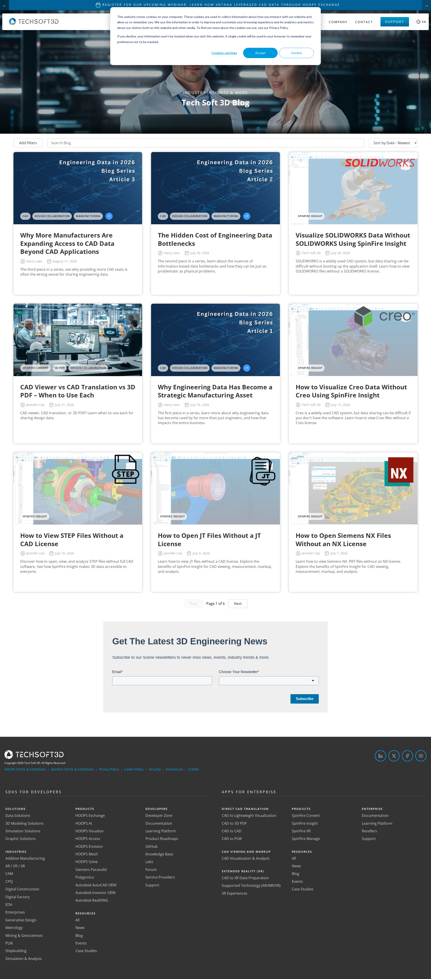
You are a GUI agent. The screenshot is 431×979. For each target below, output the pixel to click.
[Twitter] (394, 755)
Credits (193, 769)
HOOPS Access (87, 838)
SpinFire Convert (306, 815)
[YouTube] (421, 755)
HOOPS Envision (89, 846)
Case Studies (86, 950)
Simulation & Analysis (23, 958)
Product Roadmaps (161, 838)
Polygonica (84, 877)
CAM (9, 873)
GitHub (151, 846)
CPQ (9, 881)
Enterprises (15, 912)
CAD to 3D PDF (234, 823)
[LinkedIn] (380, 755)
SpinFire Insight (305, 823)
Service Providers (160, 877)
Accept (260, 53)
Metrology (14, 927)
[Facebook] (407, 755)
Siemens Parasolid (91, 869)
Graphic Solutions (20, 838)
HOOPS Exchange (90, 815)
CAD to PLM (232, 838)
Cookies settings (224, 53)
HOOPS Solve (86, 861)
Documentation (158, 823)
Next (238, 603)
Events (81, 943)
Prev (193, 603)
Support (395, 22)
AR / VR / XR (15, 865)
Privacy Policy (109, 769)
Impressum (174, 769)
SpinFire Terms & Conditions (72, 769)
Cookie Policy (133, 769)
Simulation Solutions (22, 831)
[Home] (34, 23)
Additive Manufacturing (25, 858)
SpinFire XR (301, 831)
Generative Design (21, 920)
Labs (149, 861)
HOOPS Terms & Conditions (25, 769)
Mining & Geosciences (24, 935)
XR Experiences (234, 893)
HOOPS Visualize (89, 831)
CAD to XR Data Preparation (245, 877)
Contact (364, 22)
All (77, 920)
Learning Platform (160, 831)
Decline (296, 53)
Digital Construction (22, 889)
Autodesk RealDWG (91, 900)
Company (338, 22)
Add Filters (28, 142)
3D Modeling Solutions (24, 823)
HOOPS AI (83, 823)
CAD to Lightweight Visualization (249, 815)
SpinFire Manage (306, 838)
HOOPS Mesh (86, 854)
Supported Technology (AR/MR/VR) (251, 885)
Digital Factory (17, 896)
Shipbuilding (15, 950)
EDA (8, 904)
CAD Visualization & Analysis (246, 858)
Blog (79, 935)
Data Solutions (17, 815)
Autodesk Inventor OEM (95, 892)
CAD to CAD (232, 831)
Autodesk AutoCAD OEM (95, 885)
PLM (9, 943)
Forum (151, 869)
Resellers (369, 831)
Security (155, 769)
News (80, 927)
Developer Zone (158, 815)
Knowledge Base (159, 854)
